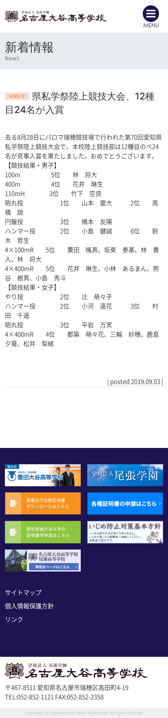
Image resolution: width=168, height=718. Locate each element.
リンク (14, 619)
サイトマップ (23, 592)
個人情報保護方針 (29, 606)
